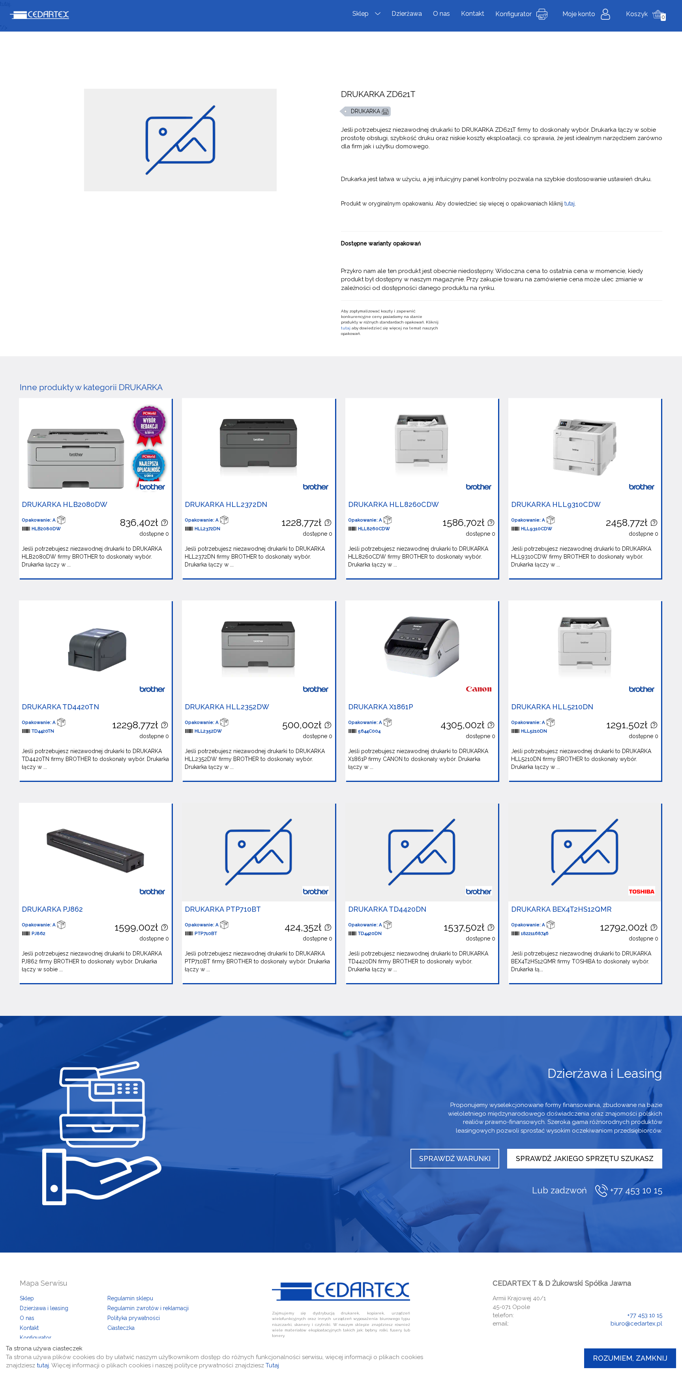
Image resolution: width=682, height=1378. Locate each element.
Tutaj (272, 1365)
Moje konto (578, 14)
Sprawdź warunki (455, 1158)
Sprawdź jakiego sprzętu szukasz (585, 1158)
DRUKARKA (366, 111)
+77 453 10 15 (644, 1315)
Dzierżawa (407, 13)
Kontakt (472, 13)
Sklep (360, 13)
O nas (441, 13)
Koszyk (637, 14)
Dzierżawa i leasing (44, 1308)
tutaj (569, 203)
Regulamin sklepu (130, 1298)
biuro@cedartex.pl (636, 1323)
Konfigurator (513, 14)
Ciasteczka (121, 1328)
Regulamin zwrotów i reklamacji (148, 1308)
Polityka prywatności (133, 1318)
